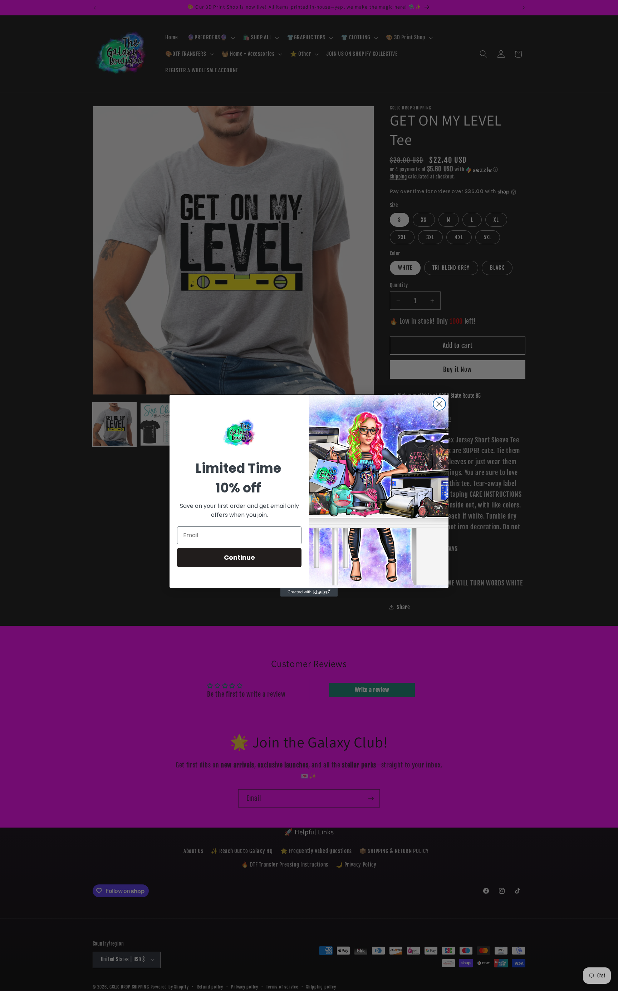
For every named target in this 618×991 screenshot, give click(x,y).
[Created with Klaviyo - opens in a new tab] (309, 592)
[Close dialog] (439, 404)
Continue (239, 557)
